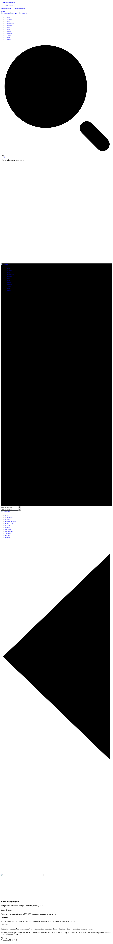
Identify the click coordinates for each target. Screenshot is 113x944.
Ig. (4, 12)
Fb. (2, 12)
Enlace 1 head (6, 8)
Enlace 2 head (20, 8)
